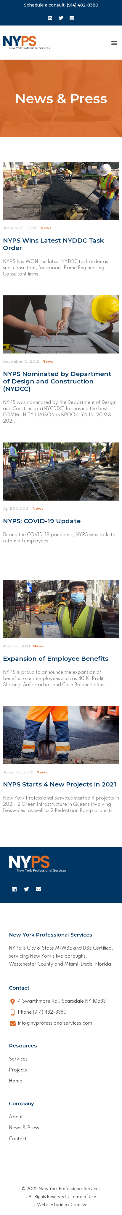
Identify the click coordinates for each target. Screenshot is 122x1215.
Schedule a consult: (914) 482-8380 (61, 5)
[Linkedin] (50, 18)
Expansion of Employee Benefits (55, 658)
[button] (114, 42)
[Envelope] (72, 18)
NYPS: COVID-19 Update (42, 521)
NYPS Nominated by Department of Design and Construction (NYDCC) (57, 381)
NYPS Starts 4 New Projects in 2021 (59, 784)
